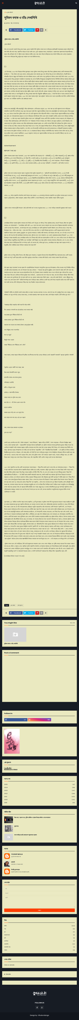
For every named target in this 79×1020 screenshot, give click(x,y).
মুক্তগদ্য (16, 826)
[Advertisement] (39, 586)
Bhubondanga (43, 1015)
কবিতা (39, 926)
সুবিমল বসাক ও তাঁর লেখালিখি (11, 644)
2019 (39, 803)
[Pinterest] (37, 30)
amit (13, 862)
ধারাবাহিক (39, 944)
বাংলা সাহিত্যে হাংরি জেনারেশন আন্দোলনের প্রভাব (25, 835)
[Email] (41, 30)
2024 (39, 787)
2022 (39, 793)
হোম (5, 12)
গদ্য (39, 929)
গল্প (39, 932)
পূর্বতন (74, 706)
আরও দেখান (72, 623)
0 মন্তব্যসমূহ (16, 23)
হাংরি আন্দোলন (20, 605)
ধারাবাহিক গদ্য (39, 947)
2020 (39, 800)
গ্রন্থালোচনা (39, 935)
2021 (39, 797)
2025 (39, 784)
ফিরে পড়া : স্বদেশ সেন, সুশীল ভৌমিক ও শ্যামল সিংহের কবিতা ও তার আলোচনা (32, 817)
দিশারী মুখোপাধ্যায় (15, 870)
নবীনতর (4, 706)
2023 (39, 790)
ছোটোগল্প (39, 941)
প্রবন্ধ (39, 950)
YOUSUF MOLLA (17, 854)
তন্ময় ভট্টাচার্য (10, 12)
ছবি (39, 938)
